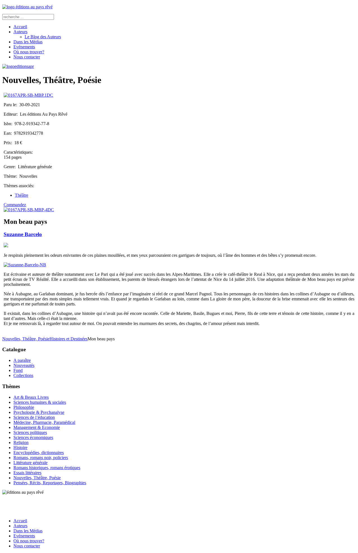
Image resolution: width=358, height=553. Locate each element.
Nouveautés (23, 365)
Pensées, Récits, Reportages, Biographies (49, 482)
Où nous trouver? (28, 51)
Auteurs (20, 31)
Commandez (15, 204)
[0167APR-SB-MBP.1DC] (28, 95)
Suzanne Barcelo (23, 234)
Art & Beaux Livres (31, 397)
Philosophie (23, 407)
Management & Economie (36, 427)
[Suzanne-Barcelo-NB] (25, 264)
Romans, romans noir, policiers (40, 457)
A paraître (22, 360)
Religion (21, 442)
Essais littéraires (27, 472)
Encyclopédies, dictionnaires (38, 452)
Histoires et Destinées (69, 338)
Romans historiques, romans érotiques (46, 467)
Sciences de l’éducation (34, 417)
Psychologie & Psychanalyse (38, 412)
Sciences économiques (33, 437)
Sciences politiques (30, 432)
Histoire (20, 447)
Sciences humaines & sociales (39, 402)
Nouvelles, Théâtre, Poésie (26, 338)
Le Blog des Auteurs (43, 36)
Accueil (20, 26)
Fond (18, 370)
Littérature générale (30, 462)
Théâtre (21, 195)
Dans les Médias (28, 41)
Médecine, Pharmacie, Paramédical (44, 422)
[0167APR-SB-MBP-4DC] (29, 209)
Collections (23, 375)
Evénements (24, 46)
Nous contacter (26, 56)
